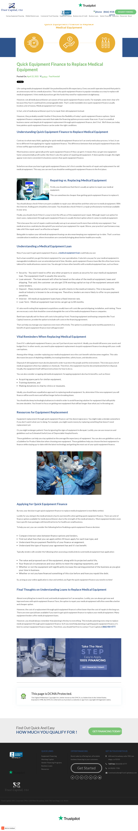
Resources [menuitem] (123, 16)
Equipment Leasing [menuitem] (66, 16)
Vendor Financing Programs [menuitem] (51, 763)
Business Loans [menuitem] (93, 16)
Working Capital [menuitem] (47, 759)
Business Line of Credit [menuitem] (80, 16)
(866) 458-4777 (109, 13)
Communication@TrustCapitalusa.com (122, 773)
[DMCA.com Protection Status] (23, 696)
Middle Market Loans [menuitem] (32, 16)
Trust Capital (94, 627)
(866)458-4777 (121, 764)
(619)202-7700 (114, 768)
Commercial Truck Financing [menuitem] (49, 16)
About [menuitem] (130, 16)
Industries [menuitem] (115, 16)
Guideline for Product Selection (31, 441)
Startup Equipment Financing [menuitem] (15, 16)
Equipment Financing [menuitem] (49, 756)
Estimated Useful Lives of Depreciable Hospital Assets (55, 433)
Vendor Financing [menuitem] (105, 16)
